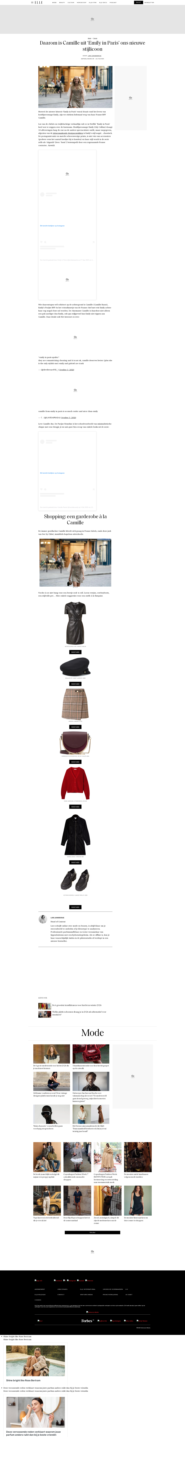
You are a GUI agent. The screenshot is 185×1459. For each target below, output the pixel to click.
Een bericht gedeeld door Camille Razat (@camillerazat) (59, 507)
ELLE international (87, 1289)
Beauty (62, 2)
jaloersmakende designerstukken (68, 133)
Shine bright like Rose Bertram (17, 1336)
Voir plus (92, 1232)
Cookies (38, 1300)
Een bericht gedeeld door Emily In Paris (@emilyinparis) (59, 260)
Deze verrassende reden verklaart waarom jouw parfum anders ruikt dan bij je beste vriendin (45, 1388)
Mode (54, 2)
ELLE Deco (103, 2)
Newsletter (149, 2)
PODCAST (113, 2)
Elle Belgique (40, 1294)
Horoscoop (81, 2)
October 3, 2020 (66, 369)
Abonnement (40, 1289)
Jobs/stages (62, 1289)
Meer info (83, 1307)
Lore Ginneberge (94, 56)
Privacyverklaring (110, 1294)
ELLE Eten (92, 2)
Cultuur (71, 2)
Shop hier (75, 652)
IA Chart (129, 1294)
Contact (60, 1294)
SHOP (138, 2)
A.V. (127, 1289)
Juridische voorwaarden (113, 1289)
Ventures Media (86, 1294)
